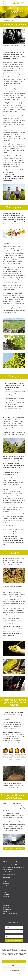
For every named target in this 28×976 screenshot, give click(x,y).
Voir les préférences (14, 970)
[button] (25, 945)
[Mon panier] (18, 3)
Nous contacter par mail (9, 874)
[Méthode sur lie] (14, 763)
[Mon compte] (14, 3)
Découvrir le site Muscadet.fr (14, 849)
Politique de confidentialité (18, 973)
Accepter (14, 961)
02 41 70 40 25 (9, 871)
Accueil (5, 20)
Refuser (14, 966)
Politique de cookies (8, 973)
